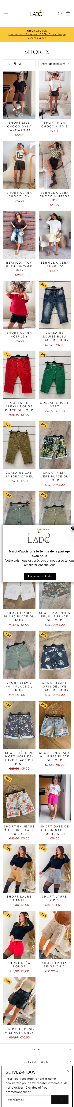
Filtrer (17, 63)
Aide (36, 1049)
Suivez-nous (36, 1061)
